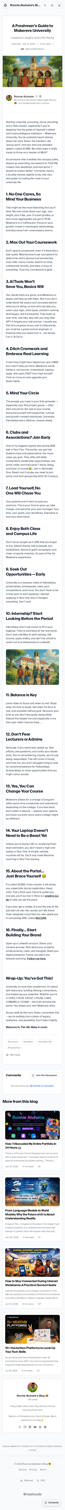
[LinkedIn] (40, 96)
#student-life (44, 1042)
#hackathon (14, 1048)
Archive (23, 1470)
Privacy (33, 1470)
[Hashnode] (45, 1427)
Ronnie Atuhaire (24, 97)
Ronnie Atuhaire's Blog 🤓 (25, 5)
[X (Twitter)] (36, 96)
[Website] (40, 1427)
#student (28, 1042)
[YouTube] (35, 1427)
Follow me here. (36, 958)
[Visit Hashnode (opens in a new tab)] (32, 1494)
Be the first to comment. (42, 1086)
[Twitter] (19, 1427)
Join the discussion (46, 1075)
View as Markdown (34, 49)
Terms (43, 1470)
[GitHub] (25, 1427)
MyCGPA (41, 918)
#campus (13, 1042)
